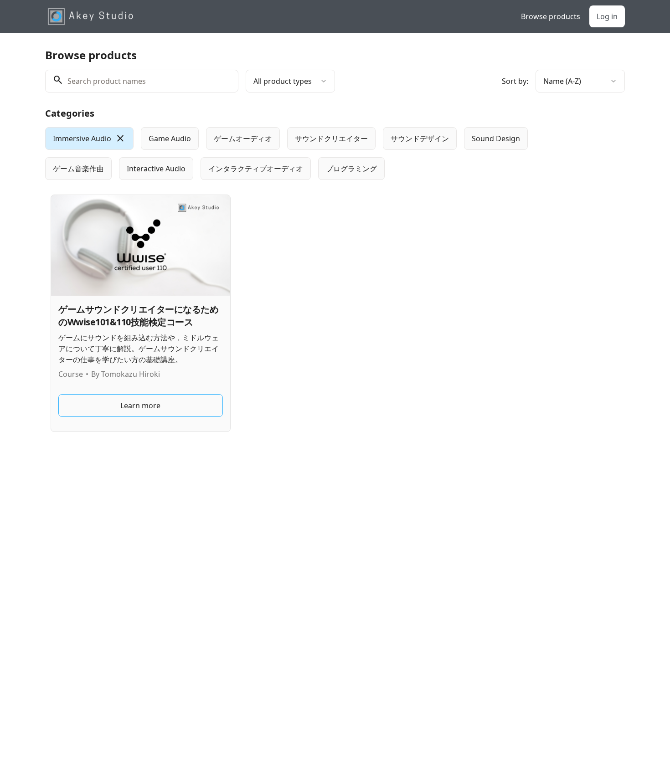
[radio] (89, 138)
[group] (297, 153)
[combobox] (290, 81)
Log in (607, 16)
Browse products (550, 16)
